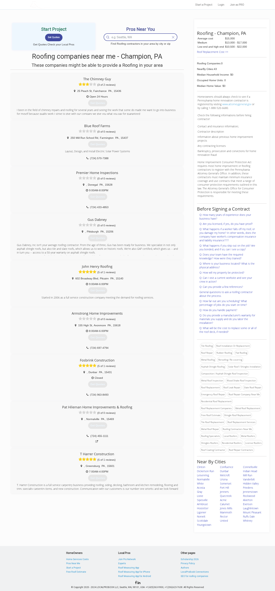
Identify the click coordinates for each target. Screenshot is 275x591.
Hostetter (202, 508)
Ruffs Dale (249, 516)
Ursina (223, 479)
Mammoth (226, 512)
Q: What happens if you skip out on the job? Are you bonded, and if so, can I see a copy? (227, 247)
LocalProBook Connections (195, 572)
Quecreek (226, 496)
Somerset (225, 483)
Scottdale (202, 520)
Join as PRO (237, 4)
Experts (122, 563)
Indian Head (250, 471)
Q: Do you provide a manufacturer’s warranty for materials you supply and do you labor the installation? (227, 319)
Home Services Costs (77, 559)
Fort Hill (224, 487)
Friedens (248, 487)
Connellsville (250, 467)
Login (221, 4)
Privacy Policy (188, 563)
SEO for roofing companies (194, 576)
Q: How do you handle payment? (218, 310)
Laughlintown (250, 508)
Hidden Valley (251, 483)
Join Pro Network (127, 559)
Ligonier (201, 512)
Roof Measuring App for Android (134, 576)
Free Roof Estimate (76, 572)
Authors (185, 567)
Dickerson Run (205, 471)
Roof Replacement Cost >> (212, 52)
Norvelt (201, 516)
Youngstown (204, 524)
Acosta (201, 487)
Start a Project (203, 4)
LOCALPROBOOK (51, 5)
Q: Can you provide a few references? (221, 287)
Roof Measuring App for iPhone (134, 572)
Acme (223, 500)
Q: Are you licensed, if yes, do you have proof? (226, 224)
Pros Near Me (73, 563)
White (200, 483)
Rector (224, 516)
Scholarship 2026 (190, 559)
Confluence (226, 467)
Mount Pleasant (252, 512)
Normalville (203, 479)
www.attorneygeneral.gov (236, 104)
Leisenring (203, 475)
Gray (199, 492)
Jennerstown (250, 492)
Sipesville (202, 500)
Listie (200, 496)
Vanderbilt (249, 479)
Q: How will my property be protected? (221, 272)
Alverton (248, 500)
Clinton (201, 467)
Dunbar (224, 471)
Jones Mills (226, 508)
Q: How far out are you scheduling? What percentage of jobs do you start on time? (223, 303)
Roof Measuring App (128, 567)
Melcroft (225, 475)
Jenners (224, 492)
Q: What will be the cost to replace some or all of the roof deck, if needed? (227, 330)
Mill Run (247, 475)
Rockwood (249, 496)
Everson (247, 504)
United (224, 520)
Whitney (247, 520)
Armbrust (202, 504)
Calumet (225, 504)
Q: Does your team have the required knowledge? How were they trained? (221, 256)
